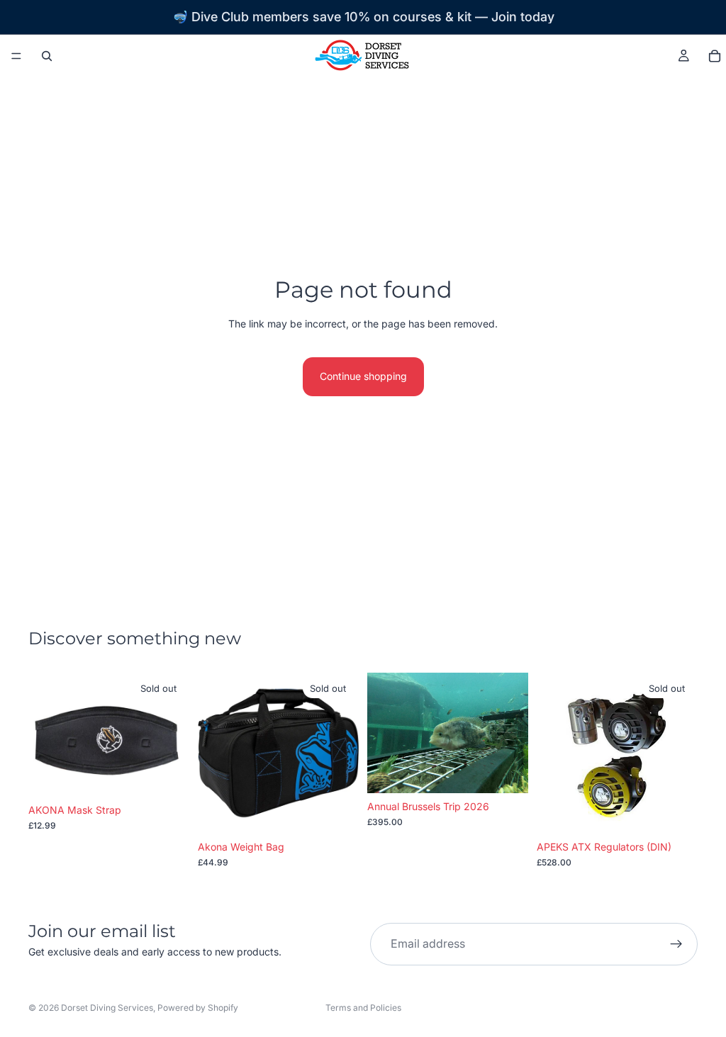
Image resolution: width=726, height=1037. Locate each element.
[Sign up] (676, 944)
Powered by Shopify (197, 1007)
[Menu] (16, 56)
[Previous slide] (382, 733)
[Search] (46, 56)
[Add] (506, 771)
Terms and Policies (363, 1007)
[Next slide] (512, 733)
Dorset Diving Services (107, 1007)
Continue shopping (363, 376)
